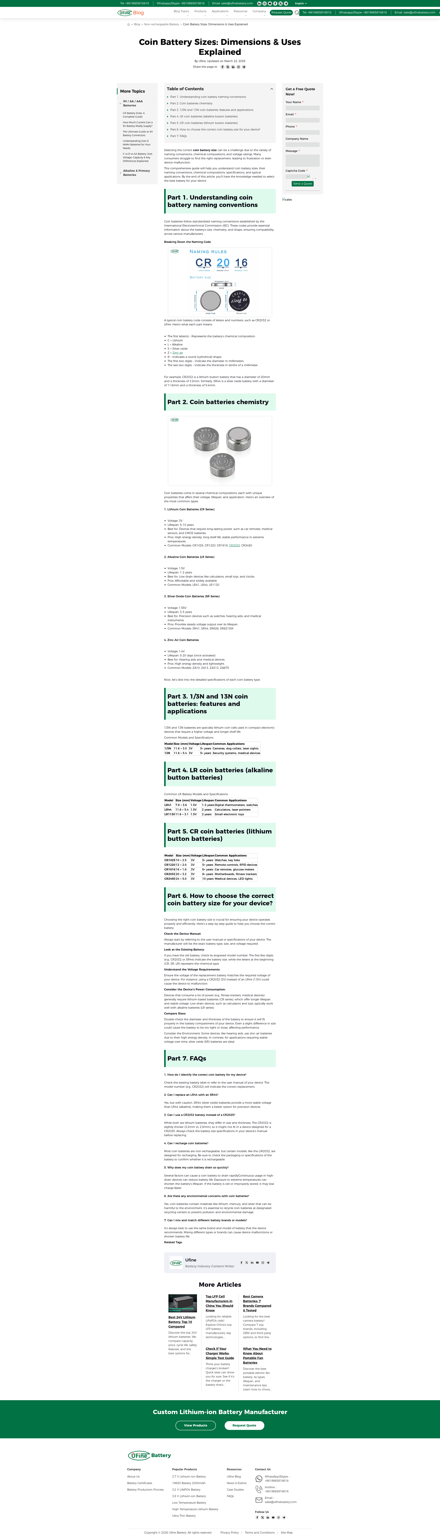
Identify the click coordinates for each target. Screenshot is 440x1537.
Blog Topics (181, 11)
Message (291, 151)
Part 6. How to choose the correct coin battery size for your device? (215, 129)
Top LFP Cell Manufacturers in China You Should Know (219, 1303)
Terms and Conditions (260, 1532)
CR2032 (234, 545)
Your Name (293, 102)
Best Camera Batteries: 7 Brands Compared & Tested (257, 1303)
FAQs (230, 1496)
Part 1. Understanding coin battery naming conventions (208, 96)
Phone (290, 126)
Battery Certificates (139, 1483)
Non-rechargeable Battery (161, 24)
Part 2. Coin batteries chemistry (191, 103)
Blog (138, 12)
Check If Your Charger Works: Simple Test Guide (220, 1353)
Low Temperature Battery (189, 1502)
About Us (133, 1476)
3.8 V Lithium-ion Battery (189, 1496)
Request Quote (244, 1425)
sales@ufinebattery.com (281, 1502)
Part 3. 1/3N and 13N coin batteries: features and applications (211, 110)
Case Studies (235, 1489)
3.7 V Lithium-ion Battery (189, 1476)
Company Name (297, 138)
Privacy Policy (230, 1532)
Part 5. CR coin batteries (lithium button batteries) (204, 123)
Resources (240, 11)
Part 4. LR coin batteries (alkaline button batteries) (204, 116)
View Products (195, 1425)
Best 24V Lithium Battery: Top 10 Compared (181, 1322)
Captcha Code (295, 170)
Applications (220, 11)
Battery (161, 1455)
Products (200, 11)
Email (290, 114)
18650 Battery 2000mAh (189, 1483)
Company (259, 11)
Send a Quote (302, 183)
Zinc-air (178, 352)
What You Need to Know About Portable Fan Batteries (257, 1356)
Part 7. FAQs (178, 136)
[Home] (125, 12)
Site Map (287, 1532)
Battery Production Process (145, 1489)
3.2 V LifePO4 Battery (186, 1489)
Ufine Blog (234, 1476)
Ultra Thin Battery (184, 1515)
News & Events (236, 1483)
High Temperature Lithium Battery (195, 1509)
